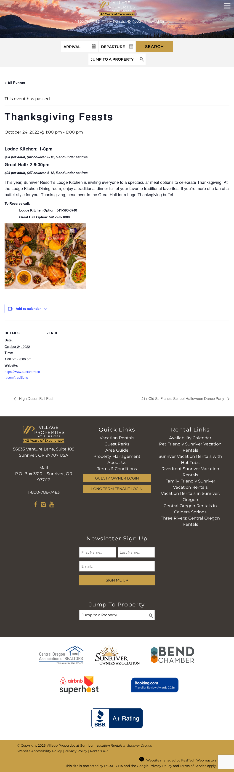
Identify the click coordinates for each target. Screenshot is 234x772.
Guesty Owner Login (117, 478)
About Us (116, 462)
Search (154, 46)
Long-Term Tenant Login (117, 488)
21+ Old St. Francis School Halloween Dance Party (183, 398)
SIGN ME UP (117, 580)
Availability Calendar (190, 437)
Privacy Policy (76, 751)
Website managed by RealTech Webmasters (181, 760)
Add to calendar (28, 308)
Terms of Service (193, 766)
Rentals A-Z (99, 751)
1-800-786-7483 (44, 492)
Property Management (116, 456)
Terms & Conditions (117, 468)
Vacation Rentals (117, 437)
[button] (227, 17)
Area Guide (116, 450)
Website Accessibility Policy (39, 751)
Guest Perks (116, 444)
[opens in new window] (36, 505)
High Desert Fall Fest (35, 398)
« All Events (15, 82)
